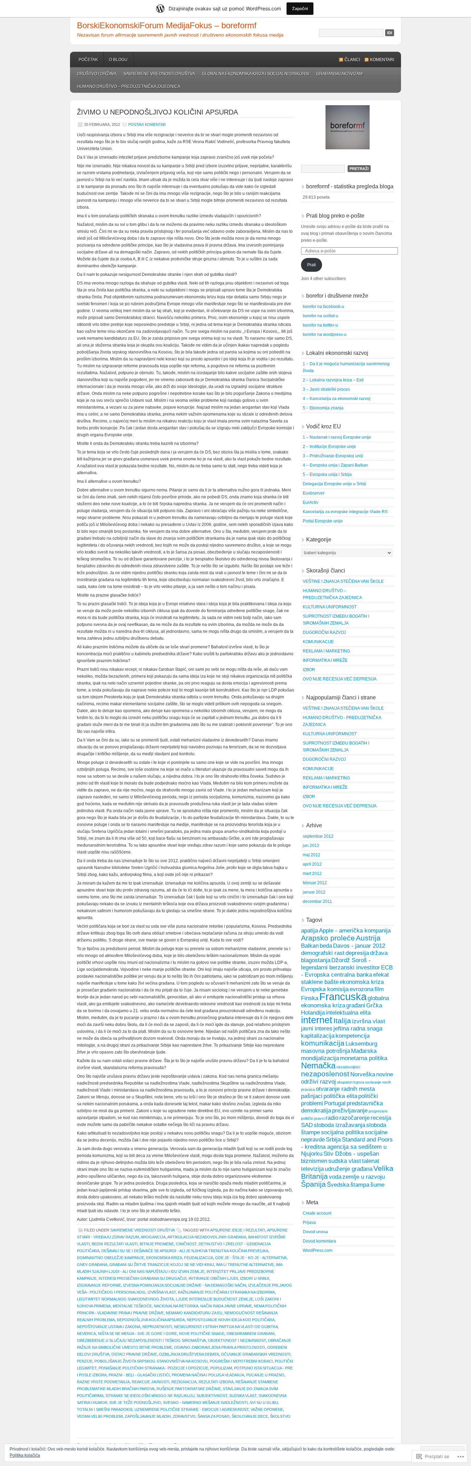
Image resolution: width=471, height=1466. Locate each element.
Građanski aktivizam (339, 73)
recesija (381, 1118)
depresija (357, 953)
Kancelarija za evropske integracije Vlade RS (345, 511)
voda (335, 1177)
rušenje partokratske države (189, 1389)
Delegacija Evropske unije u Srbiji (334, 483)
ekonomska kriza (164, 1258)
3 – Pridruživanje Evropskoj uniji (333, 455)
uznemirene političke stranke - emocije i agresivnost (191, 1409)
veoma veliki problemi (100, 1416)
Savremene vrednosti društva (159, 73)
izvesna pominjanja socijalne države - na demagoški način (184, 1285)
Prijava (309, 1222)
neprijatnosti (157, 1327)
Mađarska (364, 1051)
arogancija (153, 1237)
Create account (317, 1213)
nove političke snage (201, 1334)
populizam (221, 1368)
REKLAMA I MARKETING (326, 651)
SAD (307, 1125)
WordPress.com (317, 1250)
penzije (84, 1361)
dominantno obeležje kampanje (110, 1258)
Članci (352, 59)
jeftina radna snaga (357, 1028)
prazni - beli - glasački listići (139, 1375)
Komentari (382, 59)
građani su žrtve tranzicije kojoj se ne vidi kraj (161, 1265)
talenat (370, 1161)
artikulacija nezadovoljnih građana (206, 1237)
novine (384, 1074)
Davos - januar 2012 (359, 946)
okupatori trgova (350, 1082)
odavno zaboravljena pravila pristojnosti (219, 1347)
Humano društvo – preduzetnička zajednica (128, 86)
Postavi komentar (147, 124)
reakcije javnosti (150, 1382)
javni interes (316, 1028)
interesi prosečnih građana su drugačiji (143, 1278)
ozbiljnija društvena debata (189, 1354)
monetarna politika (363, 1058)
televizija (312, 1169)
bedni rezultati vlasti (115, 1244)
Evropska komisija (325, 989)
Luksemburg (361, 1043)
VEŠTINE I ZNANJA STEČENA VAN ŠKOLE (343, 581)
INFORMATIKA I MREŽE (325, 660)
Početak (88, 59)
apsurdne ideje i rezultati (237, 1230)
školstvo (280, 1416)
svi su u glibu (264, 1402)
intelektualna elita (348, 1012)
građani (355, 1005)
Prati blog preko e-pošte (335, 216)
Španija (313, 1184)
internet (316, 1020)
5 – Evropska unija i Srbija (327, 474)
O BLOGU (118, 59)
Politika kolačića (25, 1455)
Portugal (334, 1103)
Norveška (362, 1074)
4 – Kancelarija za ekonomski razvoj (336, 398)
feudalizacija (198, 1258)
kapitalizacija (317, 1036)
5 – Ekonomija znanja (323, 408)
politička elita (340, 1096)
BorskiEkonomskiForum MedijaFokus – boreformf (167, 25)
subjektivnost (212, 1396)
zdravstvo (184, 1416)
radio (331, 1118)
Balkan (310, 946)
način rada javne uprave (226, 1306)
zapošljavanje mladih (148, 1416)
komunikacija (322, 1043)
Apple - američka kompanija (355, 930)
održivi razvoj (318, 1081)
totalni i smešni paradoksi (104, 1409)
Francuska (343, 996)
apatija (309, 930)
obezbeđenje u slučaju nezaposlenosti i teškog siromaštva (141, 1340)
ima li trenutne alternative (245, 1265)
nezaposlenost (325, 1074)
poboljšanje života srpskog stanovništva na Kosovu (151, 1361)
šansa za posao (214, 1416)
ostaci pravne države (134, 1354)
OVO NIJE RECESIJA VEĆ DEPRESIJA (340, 679)
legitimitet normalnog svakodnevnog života (125, 1299)
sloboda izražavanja (339, 1125)
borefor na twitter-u (320, 325)
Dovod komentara (319, 1241)
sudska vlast (243, 1396)
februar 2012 (315, 882)
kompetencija (352, 1036)
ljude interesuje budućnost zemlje (214, 1299)
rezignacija (184, 1382)
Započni (300, 8)
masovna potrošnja (325, 1051)
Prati (311, 264)
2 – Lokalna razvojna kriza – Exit (333, 380)
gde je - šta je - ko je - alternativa (251, 1258)
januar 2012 (314, 892)
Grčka (374, 1005)
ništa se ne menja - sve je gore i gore (137, 1334)
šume (377, 1184)
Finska (309, 998)
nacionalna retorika (176, 1306)
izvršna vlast (162, 1292)
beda (326, 946)
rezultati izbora (216, 1382)
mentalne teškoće (132, 1306)
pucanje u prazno (265, 1375)
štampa (359, 1184)
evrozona (361, 989)
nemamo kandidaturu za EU (194, 1313)
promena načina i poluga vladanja (208, 1375)
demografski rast (322, 953)
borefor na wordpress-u (325, 334)
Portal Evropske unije (323, 521)
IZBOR (309, 669)
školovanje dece (250, 1416)
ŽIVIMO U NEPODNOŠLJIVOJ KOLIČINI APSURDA (157, 112)
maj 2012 (311, 854)
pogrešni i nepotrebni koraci (241, 1361)
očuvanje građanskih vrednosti (255, 1354)
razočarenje (354, 1118)
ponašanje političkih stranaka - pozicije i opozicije (153, 1368)
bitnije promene (157, 1244)
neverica (86, 1334)
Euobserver (313, 493)
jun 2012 (311, 845)
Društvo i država (97, 73)
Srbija (333, 1139)
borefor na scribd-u (320, 315)
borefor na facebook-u (323, 306)
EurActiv (310, 502)
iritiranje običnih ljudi (213, 1278)
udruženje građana (348, 1169)
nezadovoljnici (348, 1067)
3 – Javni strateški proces (326, 389)
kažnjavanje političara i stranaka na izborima (226, 1292)
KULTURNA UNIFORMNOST (330, 607)
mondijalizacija (320, 1058)
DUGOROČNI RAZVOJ (324, 632)
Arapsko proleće (328, 938)
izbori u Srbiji (254, 1278)
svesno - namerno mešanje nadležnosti (205, 1402)
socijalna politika (342, 1132)
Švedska (338, 1184)
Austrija (368, 938)
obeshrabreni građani (250, 1334)
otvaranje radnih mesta (345, 1089)
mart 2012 (312, 873)
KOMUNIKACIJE (318, 641)
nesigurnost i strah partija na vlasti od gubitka (226, 1327)
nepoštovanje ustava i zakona (108, 1327)
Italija (342, 1021)
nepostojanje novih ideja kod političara (230, 1320)
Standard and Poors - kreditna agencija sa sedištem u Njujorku (347, 1146)
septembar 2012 (318, 836)
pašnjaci (311, 1096)
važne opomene (267, 1409)
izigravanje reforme (99, 1285)
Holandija (313, 1012)
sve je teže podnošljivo (135, 1402)
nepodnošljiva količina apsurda (151, 1320)
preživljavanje (350, 1110)
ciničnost (186, 1244)
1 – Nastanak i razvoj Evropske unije (337, 437)
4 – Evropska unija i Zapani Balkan (335, 465)
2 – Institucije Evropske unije (329, 446)
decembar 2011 (317, 901)
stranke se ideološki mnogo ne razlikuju (150, 1396)
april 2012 (312, 864)
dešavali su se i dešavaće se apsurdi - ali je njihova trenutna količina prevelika (184, 1251)
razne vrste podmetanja (103, 1382)
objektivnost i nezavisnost (237, 1340)
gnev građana (92, 1265)
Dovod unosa (315, 1231)
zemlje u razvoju (363, 1177)
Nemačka (318, 1065)
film (379, 989)
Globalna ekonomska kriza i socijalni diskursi (255, 73)
